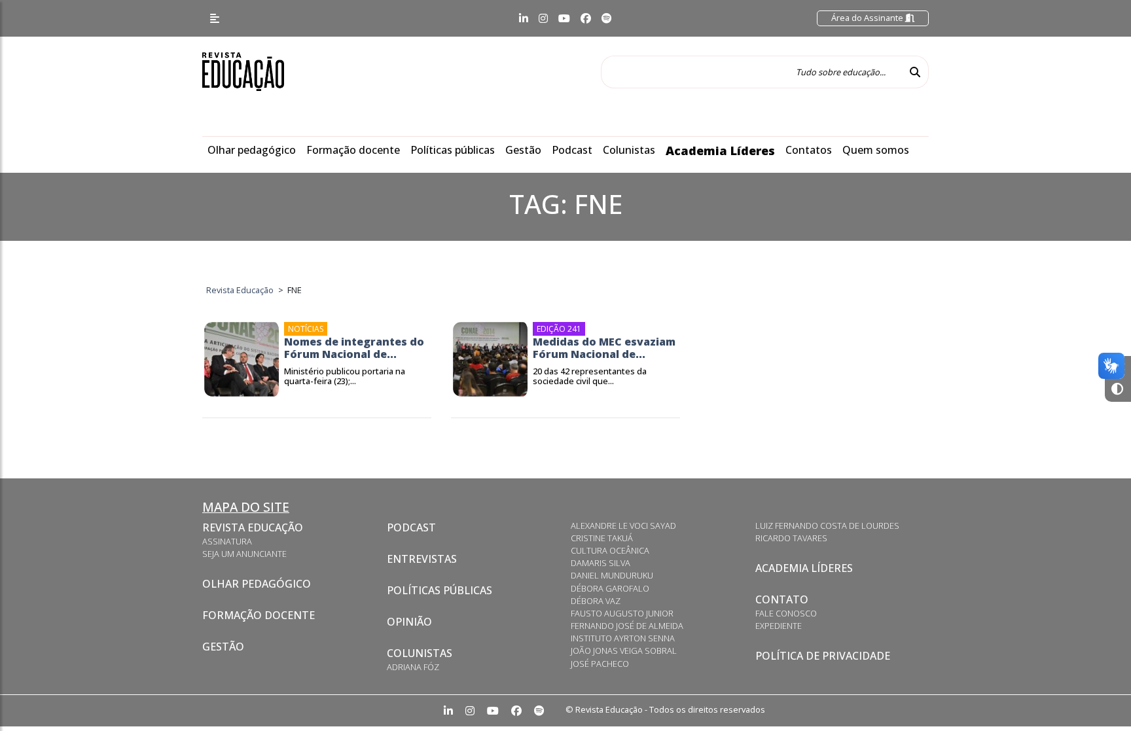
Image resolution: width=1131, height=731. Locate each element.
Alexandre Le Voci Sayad (623, 525)
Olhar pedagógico (251, 150)
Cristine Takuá (602, 538)
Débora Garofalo (610, 588)
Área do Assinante (868, 18)
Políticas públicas (452, 150)
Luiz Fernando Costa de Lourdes (827, 525)
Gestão (523, 150)
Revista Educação (252, 527)
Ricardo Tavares (791, 538)
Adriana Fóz (413, 667)
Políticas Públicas (439, 590)
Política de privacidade (822, 656)
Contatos (808, 150)
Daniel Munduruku (612, 575)
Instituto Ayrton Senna (623, 638)
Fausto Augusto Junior (622, 613)
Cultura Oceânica (610, 550)
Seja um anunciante (244, 554)
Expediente (778, 626)
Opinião (409, 622)
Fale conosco (786, 613)
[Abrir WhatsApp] (1098, 698)
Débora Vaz (595, 601)
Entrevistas (422, 559)
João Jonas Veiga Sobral (624, 650)
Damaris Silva (600, 563)
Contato (781, 599)
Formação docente (353, 150)
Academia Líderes (720, 150)
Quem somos (875, 150)
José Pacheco (600, 663)
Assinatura (227, 541)
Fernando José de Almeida (627, 626)
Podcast (572, 150)
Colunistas (629, 150)
